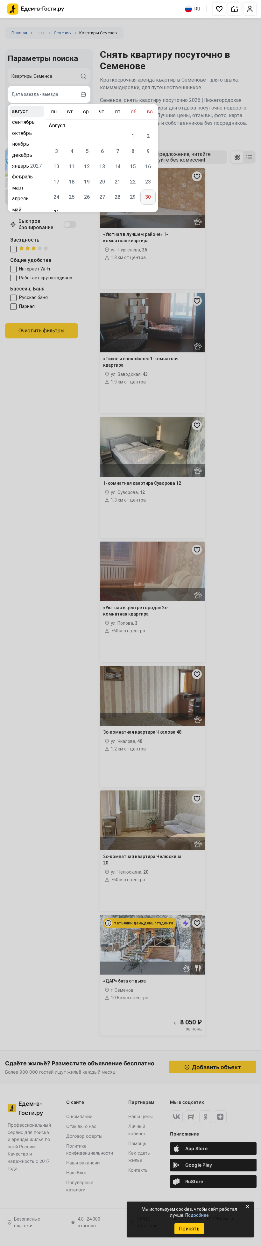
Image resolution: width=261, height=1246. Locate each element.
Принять (189, 1229)
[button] (219, 9)
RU (197, 9)
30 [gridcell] (148, 197)
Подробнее (197, 1215)
